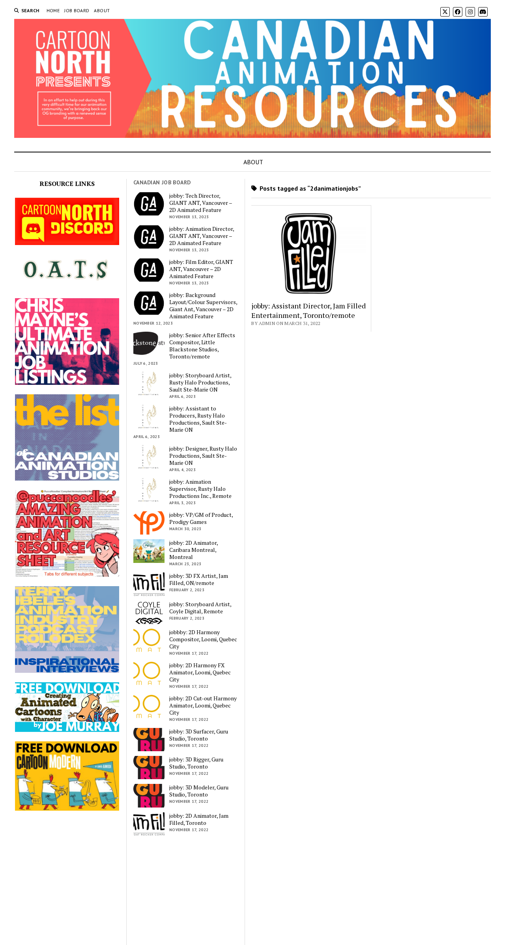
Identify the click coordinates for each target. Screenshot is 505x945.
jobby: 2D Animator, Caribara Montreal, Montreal (193, 550)
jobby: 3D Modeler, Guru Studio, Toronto (198, 791)
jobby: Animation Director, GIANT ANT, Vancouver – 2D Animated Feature (201, 236)
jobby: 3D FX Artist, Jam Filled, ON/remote (198, 579)
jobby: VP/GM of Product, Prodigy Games (201, 518)
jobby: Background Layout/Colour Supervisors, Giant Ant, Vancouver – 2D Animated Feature (203, 305)
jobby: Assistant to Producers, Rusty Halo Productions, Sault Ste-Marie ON (198, 419)
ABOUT (102, 10)
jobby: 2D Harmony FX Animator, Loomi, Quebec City (200, 672)
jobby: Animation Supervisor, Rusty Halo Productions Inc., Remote (200, 488)
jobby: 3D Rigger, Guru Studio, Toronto (196, 763)
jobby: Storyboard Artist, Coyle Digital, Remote (200, 608)
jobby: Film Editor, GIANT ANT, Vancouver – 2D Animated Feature (201, 269)
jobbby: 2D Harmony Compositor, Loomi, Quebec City (203, 639)
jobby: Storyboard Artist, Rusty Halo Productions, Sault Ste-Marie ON (200, 382)
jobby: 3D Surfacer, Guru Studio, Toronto (198, 735)
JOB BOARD (76, 10)
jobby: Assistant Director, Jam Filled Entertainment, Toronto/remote (308, 310)
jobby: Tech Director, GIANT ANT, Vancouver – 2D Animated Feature (200, 203)
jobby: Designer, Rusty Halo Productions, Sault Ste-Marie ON (203, 455)
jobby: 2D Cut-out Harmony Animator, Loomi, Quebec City (203, 705)
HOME (53, 10)
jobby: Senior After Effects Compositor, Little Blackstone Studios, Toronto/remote (202, 346)
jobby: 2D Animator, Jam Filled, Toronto (198, 819)
